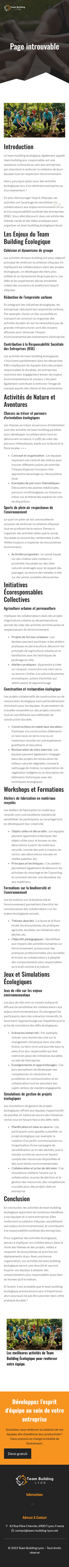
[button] (50, 7)
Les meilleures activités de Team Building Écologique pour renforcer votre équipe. (32, 1358)
